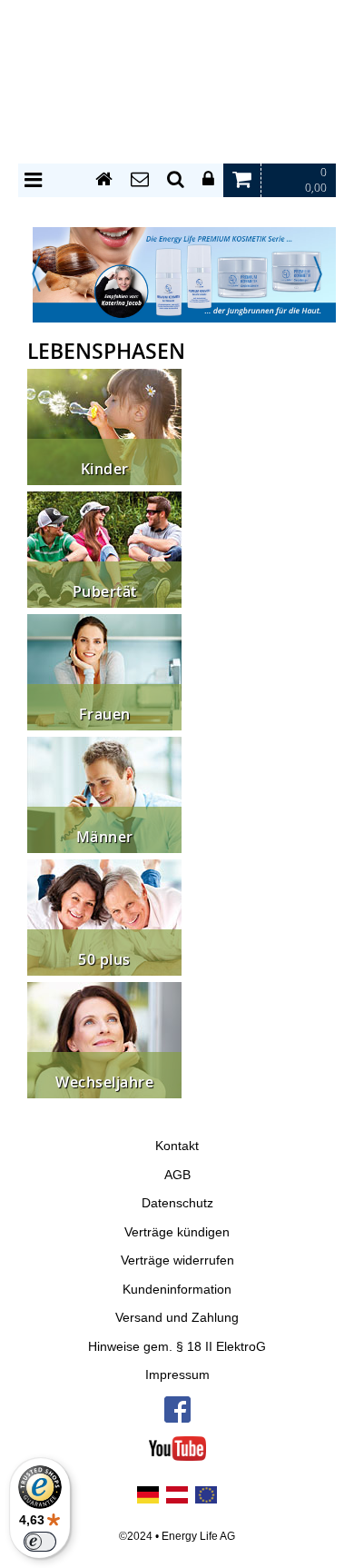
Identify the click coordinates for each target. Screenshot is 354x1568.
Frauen (105, 714)
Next (317, 274)
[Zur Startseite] (104, 180)
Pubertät (105, 591)
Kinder (105, 469)
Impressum (177, 1375)
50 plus (104, 959)
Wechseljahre (104, 1082)
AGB (177, 1175)
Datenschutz (177, 1203)
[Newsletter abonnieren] (140, 180)
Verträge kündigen (177, 1232)
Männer (104, 837)
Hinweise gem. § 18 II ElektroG (177, 1347)
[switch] (40, 1542)
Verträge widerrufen (177, 1260)
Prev (36, 274)
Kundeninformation (177, 1289)
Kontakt (177, 1146)
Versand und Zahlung (177, 1318)
